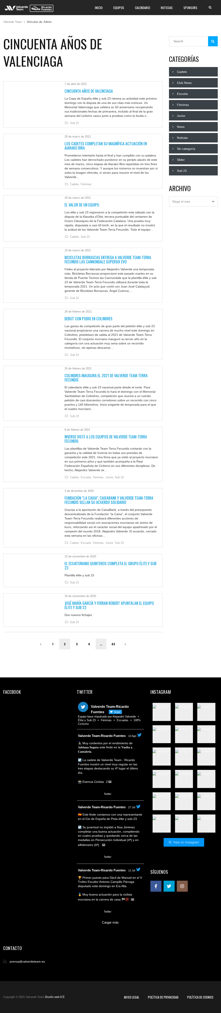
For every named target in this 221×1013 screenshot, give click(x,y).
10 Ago (132, 736)
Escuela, (86, 477)
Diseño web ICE (55, 997)
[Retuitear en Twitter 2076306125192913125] (88, 912)
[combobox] (193, 201)
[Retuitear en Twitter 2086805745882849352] (88, 794)
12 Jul (131, 870)
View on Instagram (186, 842)
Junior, (110, 477)
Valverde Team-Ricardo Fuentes (102, 736)
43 (113, 644)
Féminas (86, 184)
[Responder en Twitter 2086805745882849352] (81, 794)
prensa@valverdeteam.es (27, 961)
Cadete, (75, 184)
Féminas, (98, 477)
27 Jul (131, 807)
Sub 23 (74, 123)
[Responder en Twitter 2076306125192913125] (81, 912)
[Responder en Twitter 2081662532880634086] (81, 857)
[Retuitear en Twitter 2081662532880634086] (88, 857)
